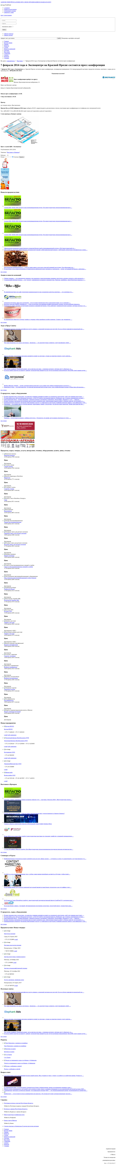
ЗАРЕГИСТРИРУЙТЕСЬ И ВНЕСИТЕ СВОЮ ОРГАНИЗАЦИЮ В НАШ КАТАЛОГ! (26, 2)
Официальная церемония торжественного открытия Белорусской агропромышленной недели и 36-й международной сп (39, 248)
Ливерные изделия (9, 689)
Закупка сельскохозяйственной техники (15, 968)
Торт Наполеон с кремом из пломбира (15, 1046)
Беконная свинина (9, 455)
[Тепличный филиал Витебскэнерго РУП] (16, 738)
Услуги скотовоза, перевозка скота (14, 980)
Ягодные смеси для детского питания (15, 544)
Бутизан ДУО (8, 611)
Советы (6, 55)
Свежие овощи (8, 466)
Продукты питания (9, 933)
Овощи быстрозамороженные (12, 522)
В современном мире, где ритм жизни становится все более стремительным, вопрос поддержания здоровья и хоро (38, 1087)
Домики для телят (9, 622)
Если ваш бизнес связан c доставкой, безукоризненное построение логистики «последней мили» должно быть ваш (38, 906)
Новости (6, 46)
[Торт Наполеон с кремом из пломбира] (16, 1043)
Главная (6, 41)
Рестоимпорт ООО (9, 752)
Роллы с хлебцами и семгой (12, 1069)
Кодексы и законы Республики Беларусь (15, 1109)
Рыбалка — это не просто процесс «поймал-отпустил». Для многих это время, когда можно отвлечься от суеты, (37, 418)
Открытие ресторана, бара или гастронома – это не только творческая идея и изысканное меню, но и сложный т (37, 302)
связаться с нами (9, 12)
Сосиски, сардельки (10, 656)
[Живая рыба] (8, 772)
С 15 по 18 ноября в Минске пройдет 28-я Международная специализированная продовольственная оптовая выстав (38, 849)
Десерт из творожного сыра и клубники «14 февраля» (19, 1063)
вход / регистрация (6, 15)
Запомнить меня (6, 26)
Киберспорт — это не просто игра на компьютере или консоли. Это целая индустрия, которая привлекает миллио (38, 1093)
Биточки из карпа (9, 1051)
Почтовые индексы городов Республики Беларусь (18, 1103)
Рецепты (6, 56)
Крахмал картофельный (11, 644)
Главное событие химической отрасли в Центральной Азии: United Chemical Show (28, 824)
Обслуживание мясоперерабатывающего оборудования (20, 578)
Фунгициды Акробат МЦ (11, 600)
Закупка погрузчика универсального (14, 956)
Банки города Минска (10, 1120)
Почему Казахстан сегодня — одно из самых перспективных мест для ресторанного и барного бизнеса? (34, 813)
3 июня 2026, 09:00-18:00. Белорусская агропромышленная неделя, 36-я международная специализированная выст (38, 234)
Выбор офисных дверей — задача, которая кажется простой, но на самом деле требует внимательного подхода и (37, 385)
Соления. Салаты (9, 488)
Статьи (6, 47)
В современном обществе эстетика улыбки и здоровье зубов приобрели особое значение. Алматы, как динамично (38, 319)
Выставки (7, 52)
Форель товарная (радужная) (12, 711)
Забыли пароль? (8, 33)
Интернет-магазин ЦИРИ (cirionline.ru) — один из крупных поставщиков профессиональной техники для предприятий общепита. (42, 304)
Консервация (8, 511)
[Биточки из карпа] (10, 1049)
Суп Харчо (7, 1057)
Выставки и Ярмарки (13, 152)
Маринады (7, 477)
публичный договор (10, 11)
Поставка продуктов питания (12, 945)
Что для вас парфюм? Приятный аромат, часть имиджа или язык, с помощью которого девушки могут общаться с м (38, 369)
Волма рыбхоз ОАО (9, 775)
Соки (5, 500)
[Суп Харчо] (8, 1054)
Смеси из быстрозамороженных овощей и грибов (18, 566)
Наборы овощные (9, 555)
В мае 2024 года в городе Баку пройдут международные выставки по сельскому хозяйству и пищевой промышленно (39, 836)
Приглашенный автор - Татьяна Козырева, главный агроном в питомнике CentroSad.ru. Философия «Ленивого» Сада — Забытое (42, 399)
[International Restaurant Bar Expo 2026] (18, 429)
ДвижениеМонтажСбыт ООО (12, 764)
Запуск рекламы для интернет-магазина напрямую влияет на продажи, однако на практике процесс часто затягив (38, 356)
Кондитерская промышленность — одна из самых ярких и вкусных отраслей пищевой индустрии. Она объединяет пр (39, 267)
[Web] (5, 167)
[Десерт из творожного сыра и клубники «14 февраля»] (20, 1060)
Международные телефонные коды (14, 1114)
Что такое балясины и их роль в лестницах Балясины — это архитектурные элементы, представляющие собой (37, 342)
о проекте (7, 8)
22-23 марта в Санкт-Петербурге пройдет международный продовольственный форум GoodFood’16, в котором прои (39, 900)
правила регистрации (10, 9)
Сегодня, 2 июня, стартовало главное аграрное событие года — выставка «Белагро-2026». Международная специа (38, 799)
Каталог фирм (8, 42)
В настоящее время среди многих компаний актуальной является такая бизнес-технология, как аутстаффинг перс (38, 887)
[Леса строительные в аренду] (18, 447)
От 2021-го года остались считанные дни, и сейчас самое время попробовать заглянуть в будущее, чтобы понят (37, 874)
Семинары (7, 53)
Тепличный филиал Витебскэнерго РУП (16, 740)
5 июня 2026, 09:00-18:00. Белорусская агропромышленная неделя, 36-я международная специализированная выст (38, 207)
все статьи (4, 272)
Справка (6, 58)
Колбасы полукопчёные (11, 678)
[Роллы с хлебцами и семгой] (13, 1066)
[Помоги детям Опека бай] (18, 438)
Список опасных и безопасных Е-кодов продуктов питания (21, 1126)
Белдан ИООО (8, 729)
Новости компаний (9, 49)
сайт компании (12, 735)
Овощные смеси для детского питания (15, 533)
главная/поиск (11, 61)
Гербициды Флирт (9, 589)
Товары (6, 44)
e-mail (5, 735)
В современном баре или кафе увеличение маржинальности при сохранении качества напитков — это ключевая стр (38, 292)
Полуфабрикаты (9, 700)
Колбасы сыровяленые (10, 667)
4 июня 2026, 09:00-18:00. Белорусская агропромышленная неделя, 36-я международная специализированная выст (38, 221)
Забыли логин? (8, 35)
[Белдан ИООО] (9, 726)
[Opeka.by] (5, 189)
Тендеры (6, 50)
